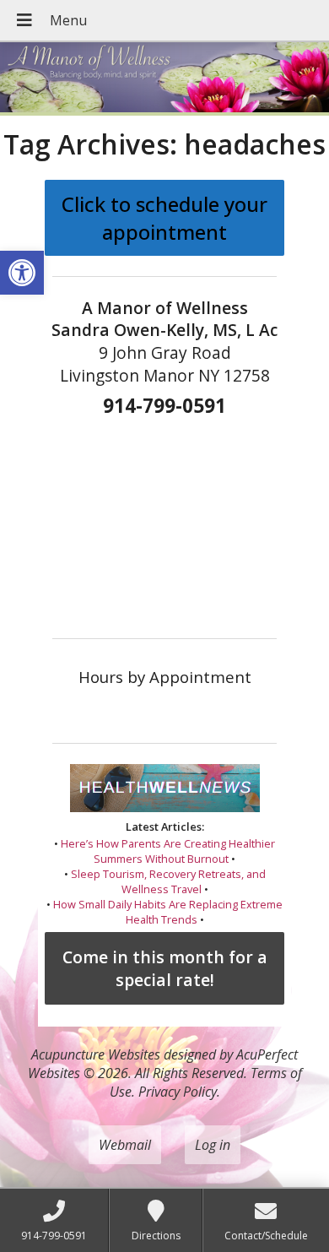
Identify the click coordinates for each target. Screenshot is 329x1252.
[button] (22, 273)
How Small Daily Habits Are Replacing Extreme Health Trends (168, 912)
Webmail (125, 1144)
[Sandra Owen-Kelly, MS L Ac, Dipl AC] (164, 79)
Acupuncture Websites (95, 1054)
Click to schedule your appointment (164, 218)
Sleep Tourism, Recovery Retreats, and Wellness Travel (168, 881)
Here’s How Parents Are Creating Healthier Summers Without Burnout (168, 851)
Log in (212, 1144)
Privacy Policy (177, 1091)
